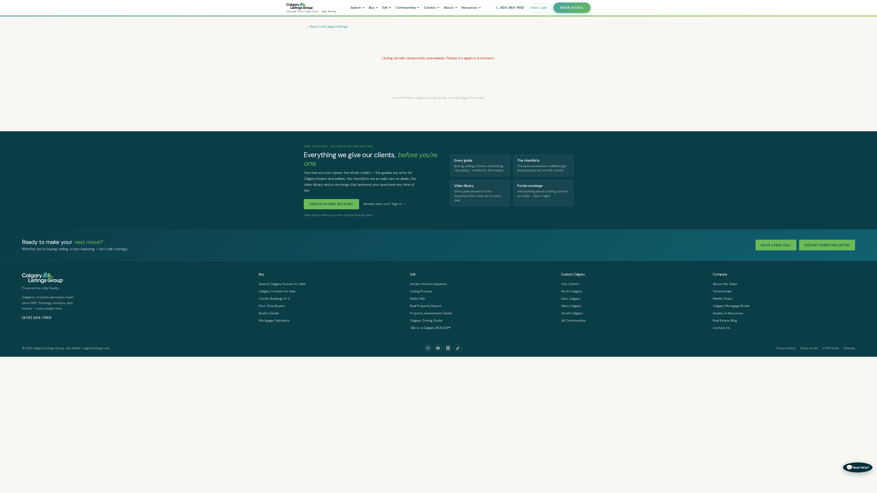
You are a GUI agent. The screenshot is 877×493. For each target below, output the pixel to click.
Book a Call (572, 7)
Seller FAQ (417, 298)
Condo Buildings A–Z (274, 298)
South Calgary (572, 313)
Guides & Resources (728, 313)
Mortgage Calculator (274, 320)
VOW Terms (831, 348)
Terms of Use (809, 348)
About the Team (725, 284)
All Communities (573, 320)
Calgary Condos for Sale (277, 291)
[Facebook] (438, 348)
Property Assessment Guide (431, 313)
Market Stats (722, 298)
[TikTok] (458, 348)
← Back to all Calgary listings (327, 27)
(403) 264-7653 (36, 317)
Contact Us (721, 328)
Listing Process (421, 291)
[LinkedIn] (448, 348)
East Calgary (570, 298)
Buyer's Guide (269, 313)
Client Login (539, 8)
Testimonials (722, 291)
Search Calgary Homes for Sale (282, 284)
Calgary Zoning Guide (426, 320)
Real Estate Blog (725, 320)
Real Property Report (425, 306)
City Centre (570, 284)
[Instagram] (428, 348)
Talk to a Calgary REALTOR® (430, 328)
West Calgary (571, 306)
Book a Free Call (776, 245)
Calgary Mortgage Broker (731, 306)
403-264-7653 (512, 8)
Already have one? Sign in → (384, 204)
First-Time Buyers (272, 306)
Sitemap (849, 348)
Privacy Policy (786, 348)
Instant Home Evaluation (827, 245)
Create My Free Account (331, 204)
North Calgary (571, 291)
